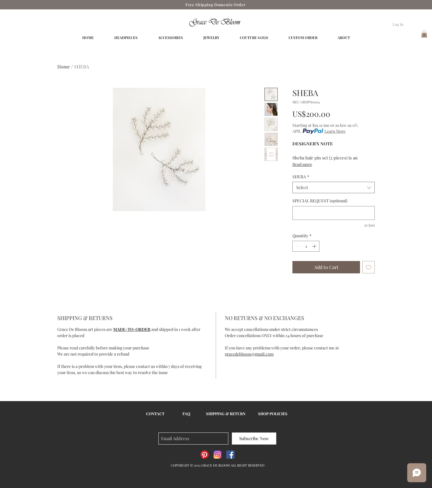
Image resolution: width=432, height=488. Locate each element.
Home (63, 66)
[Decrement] (297, 246)
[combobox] (333, 187)
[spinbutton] (306, 246)
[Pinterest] (204, 454)
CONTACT (155, 413)
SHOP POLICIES (272, 413)
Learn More (335, 131)
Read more (302, 164)
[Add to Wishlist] (368, 267)
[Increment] (315, 246)
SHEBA (300, 176)
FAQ (186, 413)
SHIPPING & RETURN (225, 413)
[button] (424, 34)
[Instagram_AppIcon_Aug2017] (217, 454)
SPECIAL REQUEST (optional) (319, 200)
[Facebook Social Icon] (230, 454)
